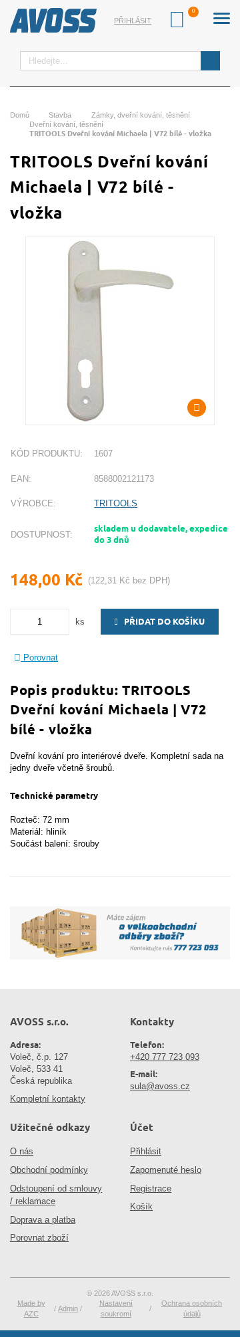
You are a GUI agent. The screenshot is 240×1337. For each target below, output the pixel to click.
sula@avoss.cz (160, 1086)
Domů (19, 115)
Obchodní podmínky (49, 1170)
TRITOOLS (115, 503)
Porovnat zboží (39, 1238)
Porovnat (39, 658)
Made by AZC (31, 1308)
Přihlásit (132, 21)
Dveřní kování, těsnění (66, 124)
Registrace (150, 1188)
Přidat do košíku (161, 621)
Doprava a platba (42, 1220)
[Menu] (221, 20)
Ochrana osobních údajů (191, 1308)
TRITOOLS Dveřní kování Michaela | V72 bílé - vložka (120, 133)
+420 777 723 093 (164, 1057)
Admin (68, 1308)
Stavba (60, 115)
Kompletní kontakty (47, 1099)
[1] (210, 60)
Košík (141, 1206)
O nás (21, 1151)
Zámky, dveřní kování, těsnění (140, 115)
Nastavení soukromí (116, 1308)
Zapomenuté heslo (165, 1170)
